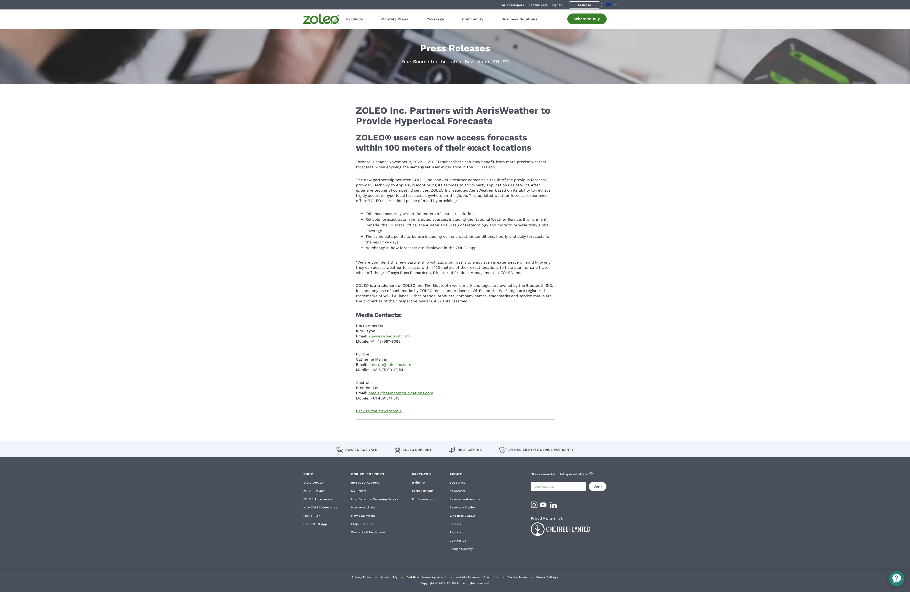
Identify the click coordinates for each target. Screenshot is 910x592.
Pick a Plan (311, 515)
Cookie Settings (547, 577)
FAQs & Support (363, 524)
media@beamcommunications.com (401, 393)
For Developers (512, 5)
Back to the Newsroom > (379, 411)
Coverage (435, 19)
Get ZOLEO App (315, 524)
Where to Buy (587, 19)
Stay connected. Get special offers (559, 474)
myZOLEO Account (365, 482)
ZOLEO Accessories (317, 499)
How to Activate (361, 450)
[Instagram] (534, 506)
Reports (455, 532)
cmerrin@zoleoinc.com (390, 364)
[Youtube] (544, 506)
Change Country (461, 549)
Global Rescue (423, 491)
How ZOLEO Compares (320, 507)
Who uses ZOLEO (462, 515)
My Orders (358, 491)
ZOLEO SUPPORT (417, 450)
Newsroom (457, 491)
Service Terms (517, 577)
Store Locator (313, 482)
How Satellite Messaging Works (374, 499)
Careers (455, 524)
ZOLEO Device (314, 491)
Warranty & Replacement (370, 532)
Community (472, 19)
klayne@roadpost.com (389, 336)
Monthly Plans (394, 19)
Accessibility (389, 577)
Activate (584, 5)
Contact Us (458, 540)
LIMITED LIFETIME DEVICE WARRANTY (540, 450)
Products (354, 19)
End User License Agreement (427, 577)
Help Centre (470, 450)
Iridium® (418, 482)
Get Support (538, 5)
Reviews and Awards (465, 499)
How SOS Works (363, 515)
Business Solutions (519, 19)
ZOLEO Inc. (458, 482)
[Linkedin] (554, 506)
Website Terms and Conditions (477, 577)
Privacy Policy (361, 577)
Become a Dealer (462, 507)
